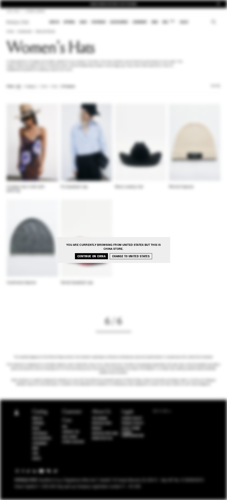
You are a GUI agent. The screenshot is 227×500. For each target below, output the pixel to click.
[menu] (118, 22)
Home (10, 31)
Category (30, 86)
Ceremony (140, 22)
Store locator (73, 441)
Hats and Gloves (45, 31)
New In (54, 22)
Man (155, 22)
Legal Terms (131, 428)
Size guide (69, 437)
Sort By (215, 86)
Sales (184, 22)
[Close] (218, 4)
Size (54, 86)
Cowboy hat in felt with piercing (26, 189)
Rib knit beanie (181, 187)
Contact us (70, 432)
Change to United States (131, 256)
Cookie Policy (132, 418)
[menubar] (119, 22)
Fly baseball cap (74, 187)
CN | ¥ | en (13, 11)
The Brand (100, 418)
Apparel (69, 22)
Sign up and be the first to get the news (113, 4)
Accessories (119, 22)
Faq (64, 426)
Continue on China (91, 256)
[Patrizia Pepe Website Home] (18, 22)
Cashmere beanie (21, 283)
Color (44, 86)
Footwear (98, 22)
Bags (83, 22)
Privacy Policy (132, 423)
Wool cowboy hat (129, 187)
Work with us (102, 438)
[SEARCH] (213, 22)
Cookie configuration (133, 434)
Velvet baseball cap (77, 283)
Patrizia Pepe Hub (105, 433)
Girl (168, 22)
